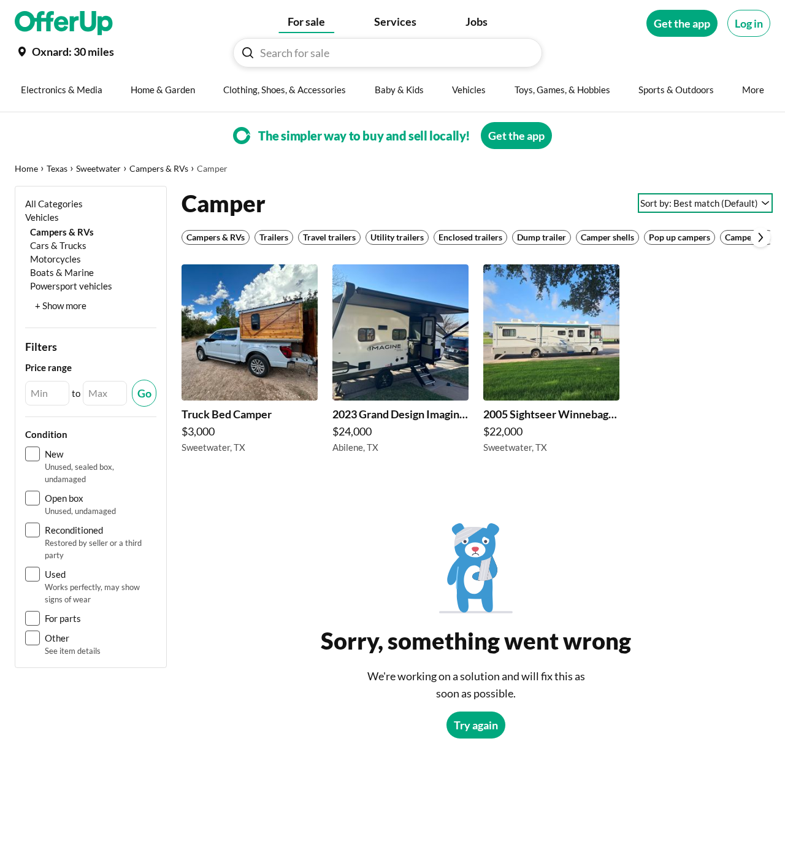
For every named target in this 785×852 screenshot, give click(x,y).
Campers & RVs (158, 168)
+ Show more (60, 305)
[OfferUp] (64, 23)
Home (26, 168)
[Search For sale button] (248, 52)
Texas (57, 168)
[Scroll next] (760, 237)
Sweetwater (98, 168)
